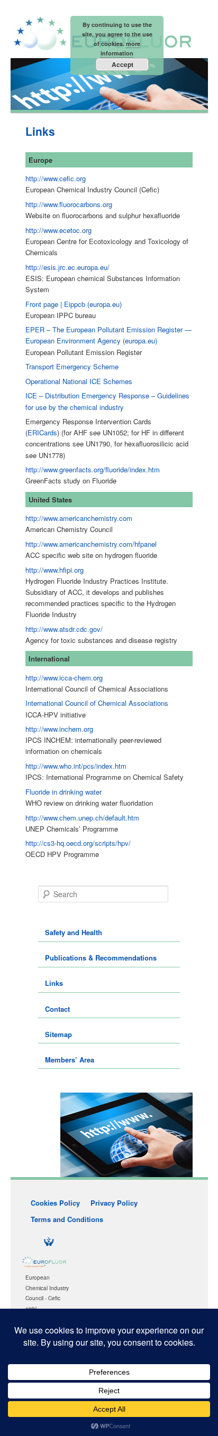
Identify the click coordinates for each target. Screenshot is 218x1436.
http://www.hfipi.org (54, 570)
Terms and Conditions (67, 1219)
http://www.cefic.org (55, 178)
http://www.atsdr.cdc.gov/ (64, 629)
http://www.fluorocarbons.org (68, 204)
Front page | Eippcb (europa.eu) (73, 304)
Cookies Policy (55, 1203)
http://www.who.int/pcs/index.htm (75, 766)
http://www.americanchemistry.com (78, 518)
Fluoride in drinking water (63, 792)
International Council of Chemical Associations (96, 703)
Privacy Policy (114, 1203)
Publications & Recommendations (101, 958)
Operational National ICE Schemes (78, 381)
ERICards (42, 432)
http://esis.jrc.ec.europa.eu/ (67, 267)
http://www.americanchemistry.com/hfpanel (91, 544)
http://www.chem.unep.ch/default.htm (82, 818)
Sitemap (58, 1034)
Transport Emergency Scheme (72, 366)
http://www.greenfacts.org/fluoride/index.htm (92, 469)
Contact (57, 1009)
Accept (122, 64)
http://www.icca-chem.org (64, 678)
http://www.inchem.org (59, 729)
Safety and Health (73, 932)
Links (54, 983)
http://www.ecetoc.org (58, 230)
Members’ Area (69, 1060)
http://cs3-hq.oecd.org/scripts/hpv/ (78, 843)
